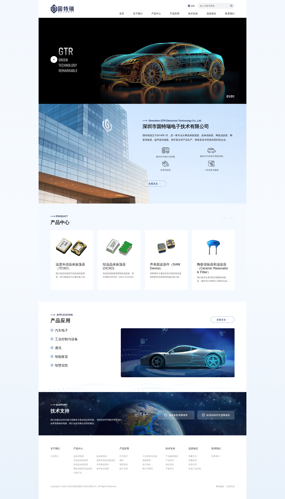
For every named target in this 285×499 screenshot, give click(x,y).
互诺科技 (230, 486)
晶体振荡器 (101, 455)
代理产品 (77, 472)
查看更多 (153, 183)
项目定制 (170, 464)
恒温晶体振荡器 (80, 464)
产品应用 (174, 13)
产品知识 (170, 460)
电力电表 (146, 464)
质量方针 (193, 455)
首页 (121, 13)
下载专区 (170, 468)
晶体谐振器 (78, 455)
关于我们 (137, 13)
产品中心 (156, 13)
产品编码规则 (172, 455)
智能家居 (146, 460)
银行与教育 (147, 468)
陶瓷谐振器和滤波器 (82, 468)
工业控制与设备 (149, 455)
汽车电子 (123, 455)
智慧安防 (123, 464)
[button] (224, 218)
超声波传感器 (102, 468)
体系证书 (193, 464)
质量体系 (193, 460)
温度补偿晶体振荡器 (105, 460)
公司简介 (54, 455)
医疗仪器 (123, 468)
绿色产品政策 (195, 468)
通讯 (121, 460)
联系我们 (230, 13)
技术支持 (193, 13)
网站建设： (221, 486)
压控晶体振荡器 (80, 460)
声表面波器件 (102, 464)
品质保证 (211, 13)
